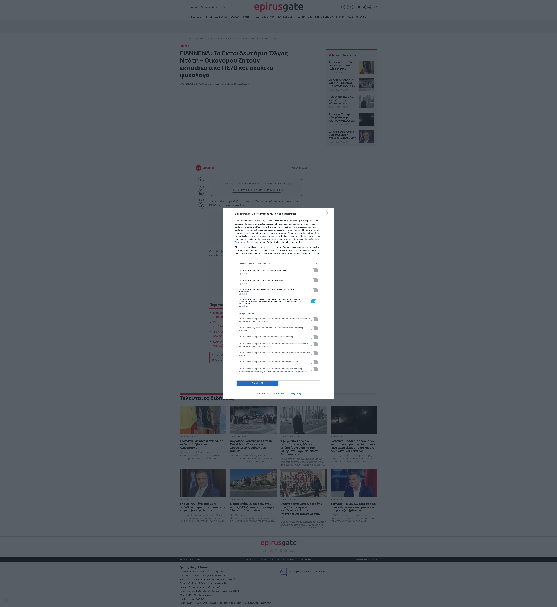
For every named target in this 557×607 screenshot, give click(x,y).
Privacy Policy (295, 393)
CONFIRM (257, 383)
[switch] (314, 270)
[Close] (328, 214)
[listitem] (278, 263)
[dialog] (278, 303)
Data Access (278, 393)
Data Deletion (262, 393)
